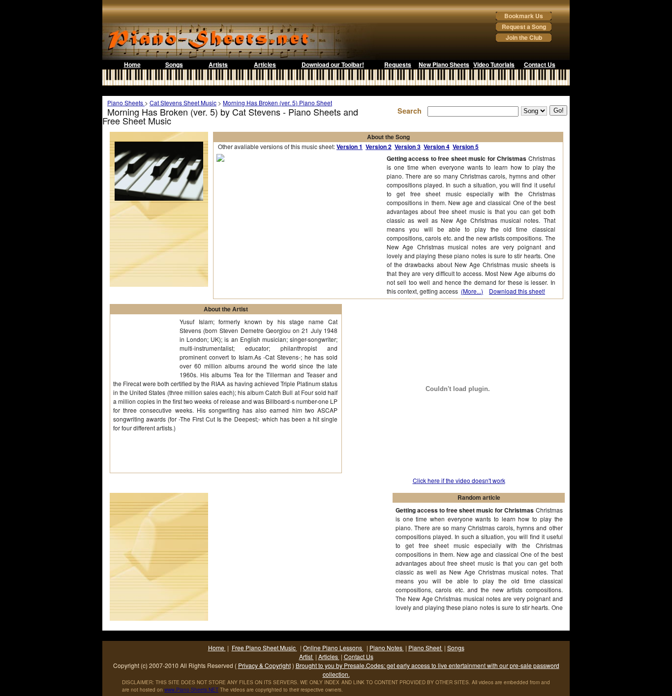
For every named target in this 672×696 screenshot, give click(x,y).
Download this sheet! (517, 291)
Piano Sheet (425, 647)
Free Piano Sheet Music (264, 647)
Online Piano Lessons (333, 647)
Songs (174, 64)
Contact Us (539, 64)
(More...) (472, 291)
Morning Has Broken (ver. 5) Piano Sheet (277, 102)
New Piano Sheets (444, 64)
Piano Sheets (126, 102)
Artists (218, 64)
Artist (306, 656)
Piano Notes (386, 647)
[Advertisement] (336, 90)
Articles (265, 64)
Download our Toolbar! (333, 64)
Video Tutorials (494, 64)
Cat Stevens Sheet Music (183, 102)
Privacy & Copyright (264, 665)
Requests (397, 64)
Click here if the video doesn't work (459, 480)
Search (411, 111)
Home (132, 64)
